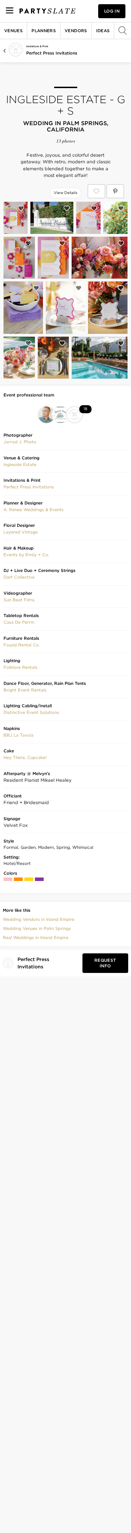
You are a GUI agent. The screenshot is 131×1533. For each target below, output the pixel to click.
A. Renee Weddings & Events (33, 509)
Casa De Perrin (18, 622)
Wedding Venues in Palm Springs (37, 928)
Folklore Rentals (20, 667)
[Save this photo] (21, 208)
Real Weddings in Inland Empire (35, 937)
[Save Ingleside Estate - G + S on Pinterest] (115, 191)
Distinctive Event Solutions (31, 712)
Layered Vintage (20, 532)
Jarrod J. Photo (19, 441)
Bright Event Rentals (24, 690)
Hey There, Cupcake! (24, 757)
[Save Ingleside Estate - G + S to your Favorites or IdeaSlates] (96, 191)
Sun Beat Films (19, 599)
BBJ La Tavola (18, 735)
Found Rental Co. (21, 644)
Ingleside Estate (19, 464)
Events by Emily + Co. (26, 554)
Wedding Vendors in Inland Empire (38, 919)
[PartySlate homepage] (47, 11)
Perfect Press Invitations (51, 53)
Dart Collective (19, 577)
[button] (19, 441)
